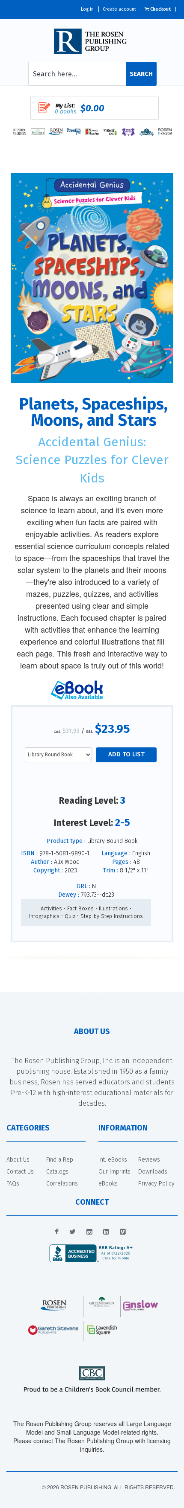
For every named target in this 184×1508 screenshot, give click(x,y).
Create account (119, 9)
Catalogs (57, 1171)
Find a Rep (59, 1159)
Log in (87, 9)
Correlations (62, 1183)
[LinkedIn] (106, 1232)
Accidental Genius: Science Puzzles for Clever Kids (92, 460)
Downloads (152, 1171)
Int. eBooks (112, 1159)
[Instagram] (89, 1232)
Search (141, 74)
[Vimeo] (122, 1232)
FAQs (12, 1183)
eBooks (108, 1183)
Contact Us (20, 1171)
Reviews (149, 1159)
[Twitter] (72, 1232)
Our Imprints (114, 1171)
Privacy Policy (156, 1183)
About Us (18, 1159)
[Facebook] (56, 1232)
